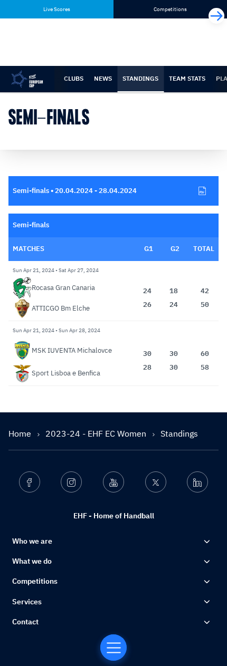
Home (20, 433)
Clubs (73, 78)
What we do (32, 561)
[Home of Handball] (113, 647)
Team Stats (187, 78)
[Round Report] (202, 190)
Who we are (32, 541)
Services (27, 601)
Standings (140, 78)
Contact (25, 621)
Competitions (35, 581)
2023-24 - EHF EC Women (96, 433)
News (103, 78)
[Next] (216, 16)
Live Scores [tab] (56, 9)
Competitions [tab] (170, 9)
